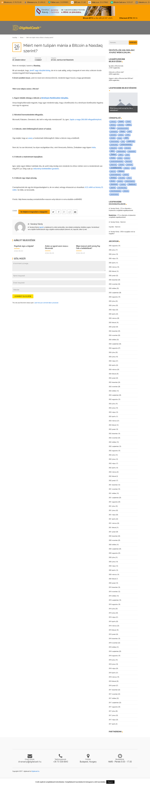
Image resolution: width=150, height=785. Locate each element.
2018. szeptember (114, 649)
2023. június (112, 406)
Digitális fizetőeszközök (65, 58)
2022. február (112, 474)
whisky (120, 156)
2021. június (112, 508)
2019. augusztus (113, 602)
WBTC (121, 152)
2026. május (112, 256)
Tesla (113, 126)
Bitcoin (21, 35)
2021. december (113, 483)
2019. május (112, 615)
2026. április (112, 261)
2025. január (112, 325)
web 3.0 (113, 169)
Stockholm (114, 182)
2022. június (112, 457)
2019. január (112, 632)
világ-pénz (113, 146)
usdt (121, 146)
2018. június (112, 662)
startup (121, 132)
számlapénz (114, 129)
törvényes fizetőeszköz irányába (54, 96)
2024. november (113, 333)
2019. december (113, 585)
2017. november (113, 692)
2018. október (112, 645)
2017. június (112, 713)
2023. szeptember (114, 393)
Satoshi (121, 162)
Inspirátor (111, 225)
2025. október (112, 286)
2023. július (112, 402)
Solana (121, 169)
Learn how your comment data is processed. (46, 301)
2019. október (112, 594)
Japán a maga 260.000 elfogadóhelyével (85, 118)
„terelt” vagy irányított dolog (39, 69)
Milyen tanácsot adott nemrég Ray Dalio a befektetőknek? (88, 245)
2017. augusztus (113, 705)
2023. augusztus (113, 397)
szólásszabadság (126, 142)
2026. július (112, 248)
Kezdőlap (14, 35)
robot (129, 129)
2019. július (112, 607)
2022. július (112, 453)
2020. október (112, 543)
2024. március (113, 367)
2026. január (112, 274)
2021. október (112, 491)
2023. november (113, 385)
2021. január (112, 530)
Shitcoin (126, 189)
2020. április (112, 568)
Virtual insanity (114, 139)
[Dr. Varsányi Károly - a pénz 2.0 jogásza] (75, 11)
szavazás (113, 132)
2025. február (112, 320)
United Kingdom (130, 179)
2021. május (112, 513)
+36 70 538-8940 (60, 759)
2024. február (112, 372)
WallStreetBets (121, 149)
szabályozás (116, 166)
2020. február (112, 577)
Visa (133, 166)
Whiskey (113, 123)
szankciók (129, 162)
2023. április (112, 414)
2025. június (112, 303)
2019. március (113, 624)
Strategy (113, 176)
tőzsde (113, 179)
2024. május (112, 359)
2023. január (112, 427)
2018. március (113, 675)
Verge (119, 136)
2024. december (113, 329)
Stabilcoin (132, 182)
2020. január (112, 581)
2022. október (112, 440)
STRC (127, 132)
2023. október (112, 389)
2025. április (112, 312)
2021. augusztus (113, 500)
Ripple (123, 129)
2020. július (112, 555)
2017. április (112, 722)
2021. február (112, 525)
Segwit (121, 119)
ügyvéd (41, 225)
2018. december (113, 637)
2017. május (112, 718)
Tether (113, 153)
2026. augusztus (113, 244)
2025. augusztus (113, 295)
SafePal (126, 172)
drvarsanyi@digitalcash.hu (29, 759)
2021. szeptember (114, 496)
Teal (123, 139)
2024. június (112, 355)
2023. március (113, 419)
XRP (126, 136)
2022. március (113, 470)
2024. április (112, 363)
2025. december (113, 278)
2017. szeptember (114, 701)
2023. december (113, 380)
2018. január (112, 683)
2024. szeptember (114, 342)
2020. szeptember (114, 547)
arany (30, 136)
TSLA (129, 176)
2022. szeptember (114, 444)
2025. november (113, 282)
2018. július (112, 658)
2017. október (112, 696)
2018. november (113, 641)
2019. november (113, 590)
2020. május (112, 564)
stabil (127, 152)
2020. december (113, 534)
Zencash (128, 146)
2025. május (112, 308)
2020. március (113, 572)
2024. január (112, 376)
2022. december (113, 432)
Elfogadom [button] (110, 782)
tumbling (123, 182)
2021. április (112, 517)
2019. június (112, 611)
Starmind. (123, 220)
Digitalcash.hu (35, 769)
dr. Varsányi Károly (35, 222)
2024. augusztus (113, 346)
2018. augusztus (113, 654)
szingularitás (132, 149)
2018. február (112, 679)
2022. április (112, 466)
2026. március (113, 265)
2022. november (113, 436)
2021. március (113, 521)
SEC (112, 149)
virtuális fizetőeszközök (116, 159)
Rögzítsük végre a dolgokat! (24, 244)
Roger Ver (113, 162)
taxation (120, 179)
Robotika (121, 123)
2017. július (112, 709)
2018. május (112, 666)
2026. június (112, 252)
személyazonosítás (123, 126)
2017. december (113, 688)
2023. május (112, 410)
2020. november (113, 538)
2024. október (112, 338)
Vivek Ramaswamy (115, 189)
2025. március (113, 316)
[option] (123, 101)
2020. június (112, 560)
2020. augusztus (113, 551)
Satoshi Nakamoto (115, 172)
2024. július (112, 350)
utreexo (127, 156)
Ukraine (127, 166)
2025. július (112, 299)
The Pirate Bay (122, 185)
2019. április (112, 619)
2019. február (112, 628)
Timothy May (114, 142)
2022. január (112, 478)
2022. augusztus (113, 449)
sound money (114, 192)
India (94, 146)
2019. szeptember (114, 598)
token (129, 123)
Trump (113, 156)
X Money (113, 119)
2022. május (112, 461)
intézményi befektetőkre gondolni (46, 167)
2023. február (112, 423)
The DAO (121, 176)
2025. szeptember (114, 291)
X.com (113, 136)
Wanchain (128, 159)
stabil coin (131, 139)
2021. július (112, 504)
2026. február (112, 269)
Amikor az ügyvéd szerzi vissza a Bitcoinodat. (56, 245)
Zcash (128, 119)
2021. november (113, 487)
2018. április (112, 671)
